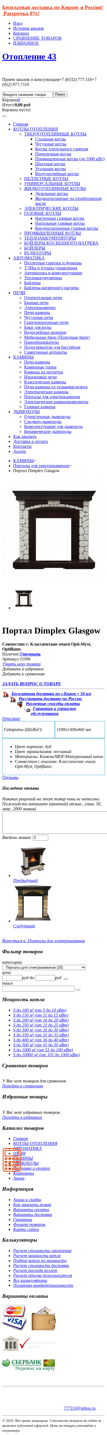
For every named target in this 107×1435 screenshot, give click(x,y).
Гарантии (22, 1219)
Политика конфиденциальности (43, 1285)
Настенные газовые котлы (59, 218)
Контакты (22, 446)
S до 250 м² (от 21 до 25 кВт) (41, 1025)
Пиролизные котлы (53, 153)
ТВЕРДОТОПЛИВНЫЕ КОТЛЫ (55, 134)
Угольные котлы (50, 168)
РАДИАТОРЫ (37, 253)
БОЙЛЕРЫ (34, 248)
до (32, 977)
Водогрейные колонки (45, 332)
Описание (11, 718)
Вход (17, 23)
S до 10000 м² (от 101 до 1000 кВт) (46, 1054)
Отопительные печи (43, 297)
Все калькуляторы (30, 1280)
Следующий (24, 926)
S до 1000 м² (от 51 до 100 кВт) (43, 1049)
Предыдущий (25, 880)
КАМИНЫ (23, 357)
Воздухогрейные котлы (57, 173)
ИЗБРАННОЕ (26, 43)
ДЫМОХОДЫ (26, 411)
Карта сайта (26, 1229)
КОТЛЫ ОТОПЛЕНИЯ (35, 129)
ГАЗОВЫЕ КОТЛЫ (42, 213)
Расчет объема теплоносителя (42, 1275)
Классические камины (45, 382)
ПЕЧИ (19, 292)
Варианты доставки (32, 1214)
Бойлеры (32, 282)
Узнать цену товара (21, 664)
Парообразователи (41, 342)
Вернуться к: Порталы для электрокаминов (43, 940)
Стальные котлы (50, 139)
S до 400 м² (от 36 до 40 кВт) (41, 1040)
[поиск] (66, 979)
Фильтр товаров (29, 1224)
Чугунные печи (38, 317)
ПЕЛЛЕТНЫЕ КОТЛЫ (46, 178)
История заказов (28, 28)
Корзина (21, 33)
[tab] (53, 962)
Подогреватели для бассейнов (52, 347)
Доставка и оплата (30, 441)
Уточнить (30, 654)
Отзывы (10, 777)
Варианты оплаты (31, 1209)
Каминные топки (40, 367)
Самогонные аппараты (45, 352)
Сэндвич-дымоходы (42, 421)
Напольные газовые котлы (60, 223)
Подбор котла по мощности (39, 1260)
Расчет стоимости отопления (42, 1250)
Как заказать (24, 436)
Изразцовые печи (40, 377)
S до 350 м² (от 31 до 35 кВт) (41, 1035)
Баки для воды (37, 327)
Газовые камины (39, 406)
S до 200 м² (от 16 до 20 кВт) (41, 1020)
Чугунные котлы (50, 144)
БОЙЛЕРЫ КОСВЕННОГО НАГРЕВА (61, 243)
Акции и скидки (27, 1199)
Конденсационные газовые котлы (66, 228)
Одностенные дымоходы (47, 416)
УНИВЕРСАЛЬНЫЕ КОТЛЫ (52, 183)
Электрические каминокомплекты (56, 401)
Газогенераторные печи (46, 322)
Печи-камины (37, 312)
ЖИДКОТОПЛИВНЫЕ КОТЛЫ (55, 188)
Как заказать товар (32, 1204)
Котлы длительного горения (61, 149)
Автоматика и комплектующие (53, 272)
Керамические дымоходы (47, 431)
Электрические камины (46, 391)
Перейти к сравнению (22, 1086)
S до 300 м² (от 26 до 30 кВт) (41, 1030)
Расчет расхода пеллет (35, 1270)
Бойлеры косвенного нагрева (51, 287)
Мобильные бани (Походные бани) (57, 337)
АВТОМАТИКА (29, 258)
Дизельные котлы (51, 193)
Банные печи (36, 302)
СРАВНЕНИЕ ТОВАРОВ (37, 38)
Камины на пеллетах (43, 372)
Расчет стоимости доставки (41, 1265)
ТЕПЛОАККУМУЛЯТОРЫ (50, 238)
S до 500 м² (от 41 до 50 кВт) (41, 1045)
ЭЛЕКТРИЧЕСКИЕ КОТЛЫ (51, 208)
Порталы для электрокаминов (52, 396)
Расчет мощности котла (37, 1255)
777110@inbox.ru (79, 1408)
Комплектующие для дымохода (53, 426)
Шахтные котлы (50, 163)
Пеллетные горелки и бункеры (53, 263)
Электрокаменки (40, 307)
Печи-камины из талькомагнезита (56, 387)
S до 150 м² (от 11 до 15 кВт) (40, 1015)
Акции (19, 451)
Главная (20, 124)
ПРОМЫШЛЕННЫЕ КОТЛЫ (52, 233)
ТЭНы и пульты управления (50, 268)
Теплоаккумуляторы (43, 277)
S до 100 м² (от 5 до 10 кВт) (39, 1010)
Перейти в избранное (22, 1117)
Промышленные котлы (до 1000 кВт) (70, 158)
